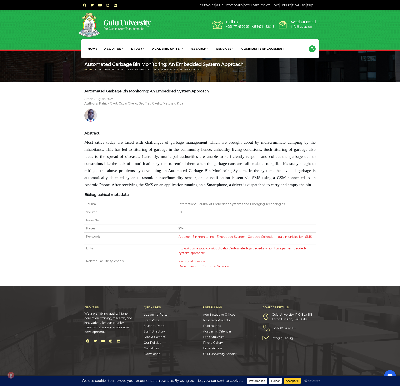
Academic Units (166, 49)
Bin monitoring (203, 237)
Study (136, 49)
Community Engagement (262, 49)
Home (92, 49)
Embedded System (231, 237)
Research (198, 49)
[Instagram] (107, 5)
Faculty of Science (192, 261)
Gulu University (127, 22)
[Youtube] (100, 5)
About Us (112, 49)
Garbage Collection (261, 237)
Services (223, 49)
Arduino (184, 237)
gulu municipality (290, 237)
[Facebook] (84, 5)
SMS (308, 237)
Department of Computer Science (204, 266)
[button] (312, 48)
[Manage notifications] (11, 375)
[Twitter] (92, 5)
